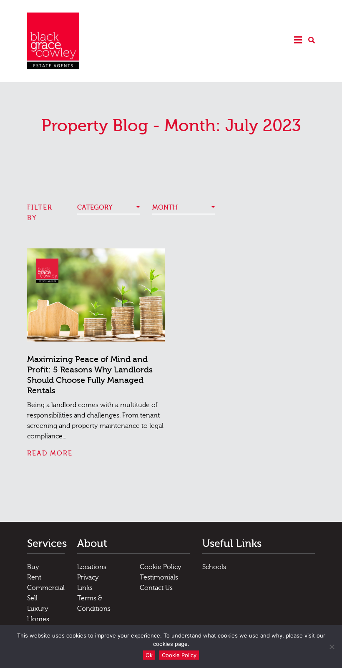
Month (165, 207)
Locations (91, 567)
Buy (33, 567)
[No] (331, 647)
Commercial (46, 588)
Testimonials (159, 577)
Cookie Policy (160, 567)
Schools (214, 567)
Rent (34, 577)
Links (85, 588)
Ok (149, 655)
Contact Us (156, 588)
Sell (32, 598)
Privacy (88, 577)
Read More (50, 453)
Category (95, 207)
